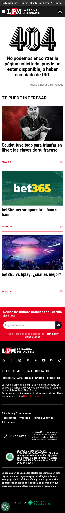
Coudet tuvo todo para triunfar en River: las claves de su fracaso (32, 148)
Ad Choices (9, 422)
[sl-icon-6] (44, 360)
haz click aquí (31, 396)
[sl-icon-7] (51, 360)
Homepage (56, 84)
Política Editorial (42, 417)
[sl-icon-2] (12, 360)
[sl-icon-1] (4, 360)
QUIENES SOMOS (12, 371)
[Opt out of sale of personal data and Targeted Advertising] (5, 506)
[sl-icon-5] (36, 360)
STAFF (28, 371)
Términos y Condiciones (16, 413)
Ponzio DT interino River (34, 3)
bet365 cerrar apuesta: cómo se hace (31, 212)
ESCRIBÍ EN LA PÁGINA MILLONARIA (23, 378)
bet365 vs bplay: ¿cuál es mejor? (31, 274)
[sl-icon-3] (20, 360)
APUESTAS (53, 378)
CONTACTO (42, 371)
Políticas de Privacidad (16, 417)
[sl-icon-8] (59, 360)
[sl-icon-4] (28, 360)
